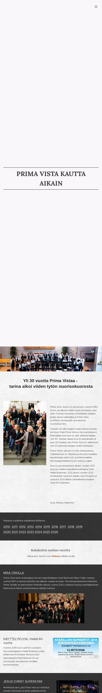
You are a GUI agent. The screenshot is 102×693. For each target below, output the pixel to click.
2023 (30, 532)
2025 (46, 532)
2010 (6, 527)
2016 (55, 527)
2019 (79, 527)
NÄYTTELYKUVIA (16, 639)
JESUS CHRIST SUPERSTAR (22, 681)
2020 (7, 532)
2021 (15, 532)
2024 (38, 532)
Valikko (96, 6)
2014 (38, 527)
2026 (54, 532)
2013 (30, 527)
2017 (63, 527)
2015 (46, 527)
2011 (15, 527)
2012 (22, 527)
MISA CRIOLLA (13, 573)
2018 (71, 527)
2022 (22, 532)
